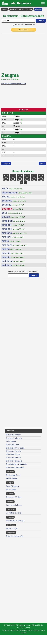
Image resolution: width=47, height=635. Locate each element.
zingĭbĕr (13, 224)
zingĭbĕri (13, 228)
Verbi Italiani (11, 441)
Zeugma (38, 9)
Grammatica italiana (14, 438)
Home (4, 9)
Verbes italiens (11, 478)
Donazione (24, 30)
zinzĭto (12, 249)
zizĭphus (13, 265)
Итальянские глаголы (15, 521)
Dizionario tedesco (13, 457)
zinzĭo (11, 240)
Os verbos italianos (13, 513)
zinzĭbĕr (13, 236)
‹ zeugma (6, 163)
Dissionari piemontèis (14, 536)
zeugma (13, 204)
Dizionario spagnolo (14, 461)
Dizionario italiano (13, 435)
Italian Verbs (11, 489)
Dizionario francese (13, 451)
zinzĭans (14, 232)
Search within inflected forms (25, 25)
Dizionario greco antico (15, 448)
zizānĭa (12, 253)
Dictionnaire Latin (13, 475)
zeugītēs (14, 200)
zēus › (42, 163)
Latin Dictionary (12, 486)
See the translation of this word (13, 84)
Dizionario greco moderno (16, 464)
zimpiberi (13, 220)
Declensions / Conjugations (21, 9)
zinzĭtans (15, 245)
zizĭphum (13, 261)
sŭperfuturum (17, 192)
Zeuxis (13, 216)
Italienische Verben (13, 497)
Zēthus (13, 196)
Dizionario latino (12, 444)
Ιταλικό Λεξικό (12, 528)
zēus (12, 212)
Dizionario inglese (13, 454)
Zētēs (12, 188)
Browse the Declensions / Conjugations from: (23, 271)
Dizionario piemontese (15, 467)
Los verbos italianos (14, 505)
